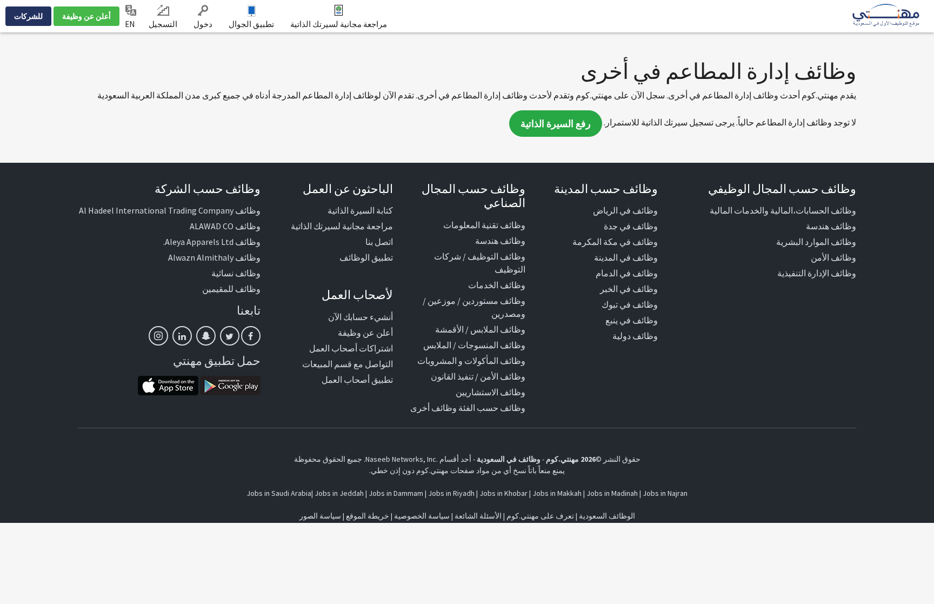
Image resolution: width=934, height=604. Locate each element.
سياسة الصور (320, 516)
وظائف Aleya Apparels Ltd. (212, 241)
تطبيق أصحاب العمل (357, 379)
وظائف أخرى (433, 407)
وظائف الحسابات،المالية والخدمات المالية (783, 210)
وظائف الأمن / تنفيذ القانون (478, 376)
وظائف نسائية (236, 273)
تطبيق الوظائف (366, 257)
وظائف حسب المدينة (606, 188)
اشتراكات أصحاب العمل (351, 348)
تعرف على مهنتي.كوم (539, 516)
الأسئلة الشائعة (478, 516)
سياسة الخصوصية (422, 516)
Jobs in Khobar (503, 493)
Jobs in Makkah (557, 493)
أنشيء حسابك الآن (360, 316)
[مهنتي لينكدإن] (182, 336)
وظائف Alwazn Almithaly (214, 257)
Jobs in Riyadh (451, 493)
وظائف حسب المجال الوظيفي (782, 188)
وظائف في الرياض (625, 210)
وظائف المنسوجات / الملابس (474, 345)
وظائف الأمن (833, 257)
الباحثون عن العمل (348, 188)
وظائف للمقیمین (231, 288)
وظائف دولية (635, 335)
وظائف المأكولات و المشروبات (471, 360)
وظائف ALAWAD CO (225, 226)
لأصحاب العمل (357, 294)
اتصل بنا (379, 241)
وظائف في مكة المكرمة (615, 241)
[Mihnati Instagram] (158, 336)
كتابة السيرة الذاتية (360, 210)
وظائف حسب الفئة (491, 407)
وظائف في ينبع (631, 320)
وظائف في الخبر (629, 288)
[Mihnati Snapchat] (206, 336)
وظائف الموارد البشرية (816, 241)
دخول (203, 24)
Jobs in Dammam (396, 493)
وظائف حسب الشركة (208, 188)
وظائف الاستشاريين (490, 392)
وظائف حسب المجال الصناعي (473, 195)
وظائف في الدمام (627, 273)
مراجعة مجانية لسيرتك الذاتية (338, 24)
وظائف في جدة (631, 226)
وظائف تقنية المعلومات (484, 225)
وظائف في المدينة (626, 257)
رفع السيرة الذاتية (556, 123)
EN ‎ (130, 24)
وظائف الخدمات (496, 285)
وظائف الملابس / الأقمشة (480, 329)
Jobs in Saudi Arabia (278, 493)
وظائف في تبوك (630, 304)
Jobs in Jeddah (339, 493)
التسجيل (163, 24)
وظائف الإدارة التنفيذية (816, 273)
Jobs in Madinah (612, 493)
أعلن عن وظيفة (86, 16)
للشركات (28, 16)
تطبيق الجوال (251, 24)
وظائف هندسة (831, 226)
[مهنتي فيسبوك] (251, 336)
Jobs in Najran (665, 493)
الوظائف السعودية (607, 516)
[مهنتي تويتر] (229, 336)
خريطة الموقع (367, 516)
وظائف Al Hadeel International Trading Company (170, 210)
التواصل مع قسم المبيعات (347, 364)
